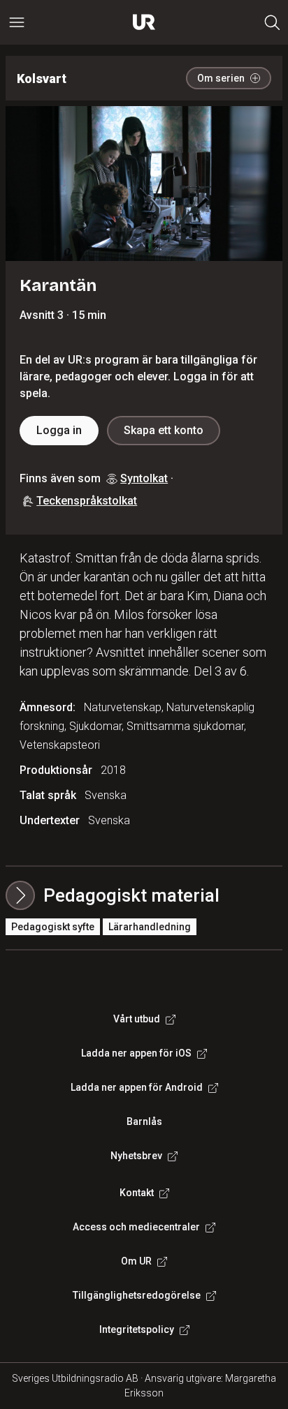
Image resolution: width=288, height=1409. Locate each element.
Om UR (136, 1261)
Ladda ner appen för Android (137, 1087)
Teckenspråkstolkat (86, 500)
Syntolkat (144, 478)
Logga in (59, 430)
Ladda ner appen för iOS (136, 1053)
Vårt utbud (136, 1018)
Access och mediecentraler (136, 1226)
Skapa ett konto (163, 430)
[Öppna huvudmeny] (16, 22)
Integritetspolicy (136, 1329)
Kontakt (137, 1192)
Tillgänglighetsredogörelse (137, 1295)
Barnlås (144, 1121)
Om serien (221, 78)
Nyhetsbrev (136, 1155)
